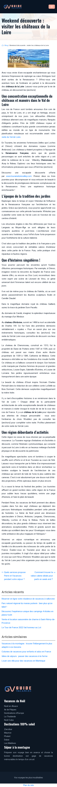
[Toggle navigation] (52, 7)
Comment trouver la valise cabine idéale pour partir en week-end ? (42, 575)
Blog (6, 45)
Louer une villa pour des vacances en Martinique (23, 661)
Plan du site (28, 785)
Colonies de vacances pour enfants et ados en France (26, 651)
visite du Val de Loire (11, 137)
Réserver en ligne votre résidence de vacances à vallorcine (28, 599)
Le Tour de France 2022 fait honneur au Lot (21, 627)
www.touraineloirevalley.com (19, 176)
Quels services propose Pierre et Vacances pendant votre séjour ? (15, 575)
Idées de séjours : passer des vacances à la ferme (24, 656)
